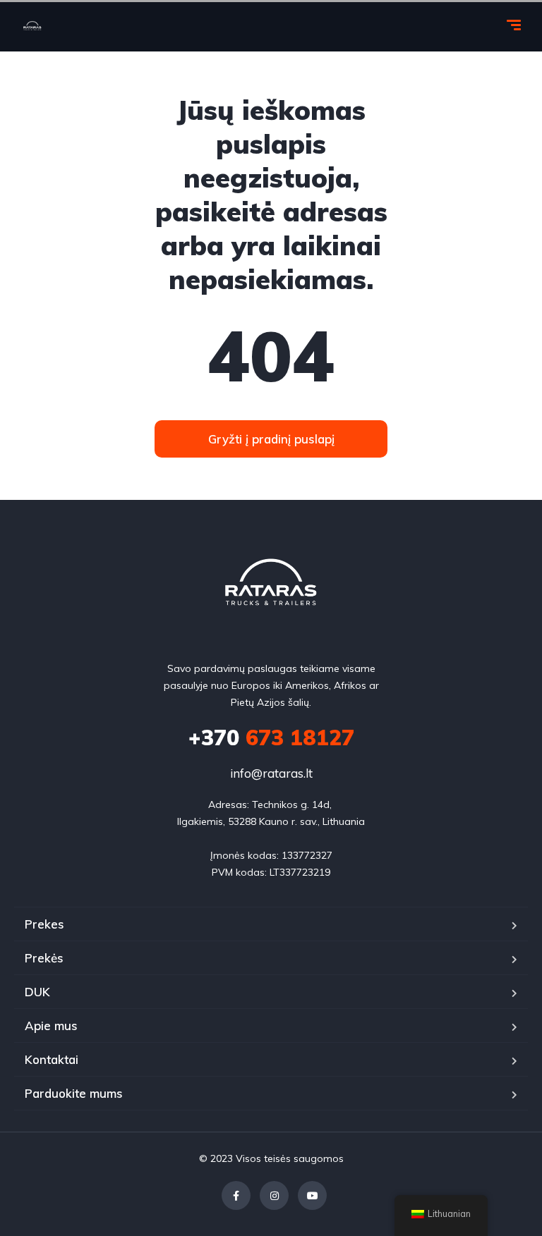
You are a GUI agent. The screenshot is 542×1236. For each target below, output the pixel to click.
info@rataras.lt (271, 773)
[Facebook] (236, 1195)
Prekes (44, 924)
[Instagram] (274, 1195)
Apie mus (51, 1025)
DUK (37, 991)
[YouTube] (312, 1195)
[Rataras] (32, 27)
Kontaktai (51, 1059)
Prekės (44, 957)
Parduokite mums (74, 1093)
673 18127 (271, 737)
